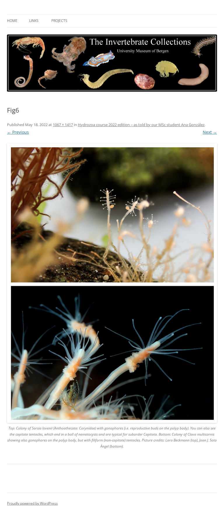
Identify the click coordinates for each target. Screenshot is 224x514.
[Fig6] (112, 283)
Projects (59, 20)
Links (33, 20)
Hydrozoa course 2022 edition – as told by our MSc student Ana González (141, 124)
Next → (210, 132)
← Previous (18, 132)
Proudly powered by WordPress (32, 503)
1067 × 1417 (63, 124)
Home (12, 20)
